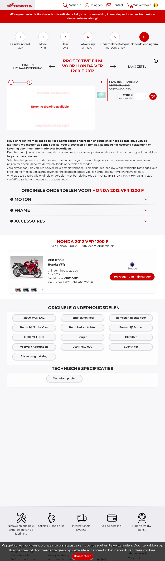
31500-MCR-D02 (34, 317)
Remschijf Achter (130, 327)
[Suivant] (42, 289)
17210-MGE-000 (34, 337)
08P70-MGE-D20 (120, 89)
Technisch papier (64, 378)
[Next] (113, 66)
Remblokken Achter (82, 327)
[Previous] (52, 66)
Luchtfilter (131, 346)
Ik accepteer (82, 556)
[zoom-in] (29, 82)
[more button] (145, 96)
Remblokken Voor (82, 317)
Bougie (82, 337)
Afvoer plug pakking (34, 356)
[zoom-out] (11, 82)
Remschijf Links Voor (34, 327)
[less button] (136, 96)
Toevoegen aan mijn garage (132, 276)
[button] (156, 60)
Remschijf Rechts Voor (131, 317)
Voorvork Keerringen (34, 346)
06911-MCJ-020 (82, 346)
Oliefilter (131, 337)
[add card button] (153, 96)
